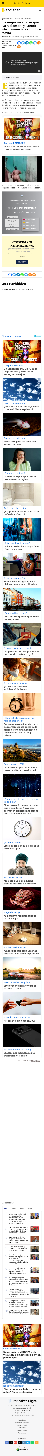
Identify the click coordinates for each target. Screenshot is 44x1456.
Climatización (12, 217)
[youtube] (15, 1442)
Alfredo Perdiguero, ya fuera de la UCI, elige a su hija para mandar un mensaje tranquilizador (18, 1271)
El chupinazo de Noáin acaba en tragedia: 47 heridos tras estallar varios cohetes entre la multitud (18, 1303)
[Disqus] (22, 1097)
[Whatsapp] (31, 43)
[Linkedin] (27, 43)
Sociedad (13, 10)
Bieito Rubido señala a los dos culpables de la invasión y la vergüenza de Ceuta (19, 1312)
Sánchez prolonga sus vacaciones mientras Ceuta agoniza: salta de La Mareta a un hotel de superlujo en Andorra (19, 1281)
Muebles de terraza (12, 225)
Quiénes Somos (22, 1430)
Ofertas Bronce (30, 228)
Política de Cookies (22, 1425)
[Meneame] (39, 43)
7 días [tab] (14, 1208)
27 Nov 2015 (6, 45)
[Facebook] (19, 43)
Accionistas (22, 1433)
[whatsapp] (32, 1442)
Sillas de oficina (12, 229)
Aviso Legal (22, 1420)
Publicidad (22, 1428)
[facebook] (7, 1442)
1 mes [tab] (22, 1208)
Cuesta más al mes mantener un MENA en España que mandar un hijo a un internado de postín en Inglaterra (19, 1292)
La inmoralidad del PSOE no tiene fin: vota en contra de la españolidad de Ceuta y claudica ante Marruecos (19, 1230)
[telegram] (28, 1442)
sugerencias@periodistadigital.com (22, 1415)
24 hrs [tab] (6, 1208)
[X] (11, 1442)
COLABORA (22, 262)
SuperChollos (30, 219)
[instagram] (24, 1442)
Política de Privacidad (22, 1423)
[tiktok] (20, 1442)
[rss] (36, 1442)
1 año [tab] (30, 1208)
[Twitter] (23, 43)
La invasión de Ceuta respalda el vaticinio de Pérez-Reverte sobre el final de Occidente (19, 1239)
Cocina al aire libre (12, 220)
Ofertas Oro (29, 222)
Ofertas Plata (30, 225)
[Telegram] (35, 43)
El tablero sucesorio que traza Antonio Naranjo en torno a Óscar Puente (18, 1248)
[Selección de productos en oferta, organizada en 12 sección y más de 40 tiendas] (22, 195)
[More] (19, 46)
